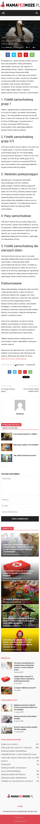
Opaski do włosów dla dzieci (17, 781)
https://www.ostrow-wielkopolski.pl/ (13, 359)
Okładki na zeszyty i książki (16, 747)
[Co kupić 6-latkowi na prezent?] (20, 592)
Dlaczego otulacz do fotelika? (26, 445)
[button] (37, 13)
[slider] (7, 364)
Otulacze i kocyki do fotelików (15, 37)
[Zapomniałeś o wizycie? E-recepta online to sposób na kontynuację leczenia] (20, 568)
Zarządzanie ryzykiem (13, 774)
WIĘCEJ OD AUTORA (10, 428)
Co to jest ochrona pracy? (8, 390)
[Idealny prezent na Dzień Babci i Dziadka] (6, 719)
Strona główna (5, 18)
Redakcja (9, 47)
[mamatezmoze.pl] (20, 5)
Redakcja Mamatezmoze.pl (12, 554)
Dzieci (3, 37)
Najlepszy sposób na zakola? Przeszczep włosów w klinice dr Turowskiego (25, 707)
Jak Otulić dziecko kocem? (24, 455)
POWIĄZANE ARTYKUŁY (11, 425)
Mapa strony (19, 817)
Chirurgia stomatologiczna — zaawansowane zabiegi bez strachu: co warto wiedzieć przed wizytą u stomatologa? (19, 548)
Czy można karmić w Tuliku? (25, 434)
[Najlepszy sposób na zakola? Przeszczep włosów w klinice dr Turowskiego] (6, 707)
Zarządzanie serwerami (14, 777)
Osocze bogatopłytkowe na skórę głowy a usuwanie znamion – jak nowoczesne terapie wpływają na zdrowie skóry (17, 643)
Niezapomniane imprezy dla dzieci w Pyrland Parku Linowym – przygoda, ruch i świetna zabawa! (19, 620)
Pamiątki (6, 764)
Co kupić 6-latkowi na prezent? (16, 599)
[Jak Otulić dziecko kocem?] (6, 458)
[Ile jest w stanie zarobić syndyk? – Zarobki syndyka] (6, 730)
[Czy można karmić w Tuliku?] (6, 436)
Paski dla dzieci (9, 744)
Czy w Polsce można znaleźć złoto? (31, 390)
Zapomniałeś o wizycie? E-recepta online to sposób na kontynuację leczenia (18, 573)
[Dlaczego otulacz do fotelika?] (6, 447)
